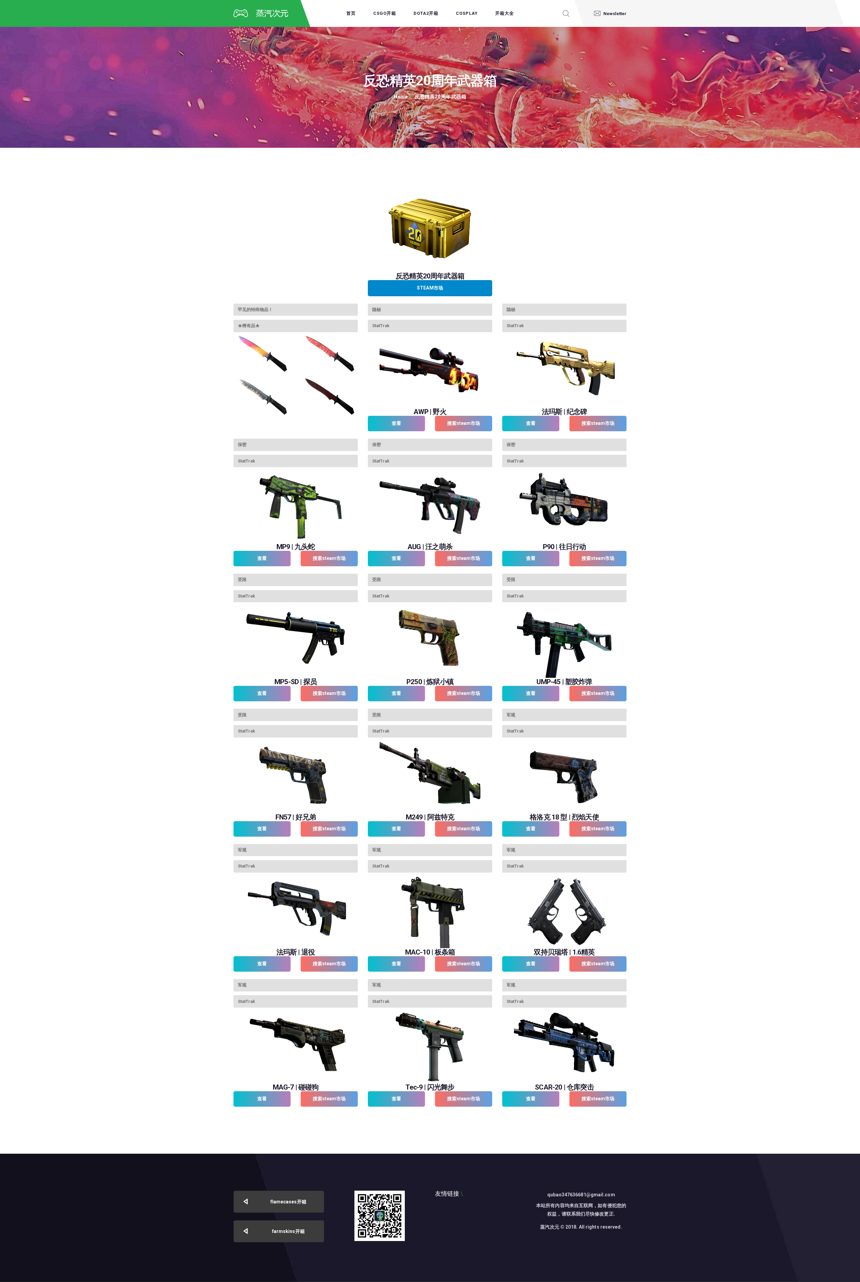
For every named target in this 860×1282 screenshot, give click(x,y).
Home (401, 97)
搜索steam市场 (463, 423)
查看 (396, 423)
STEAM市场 (430, 288)
